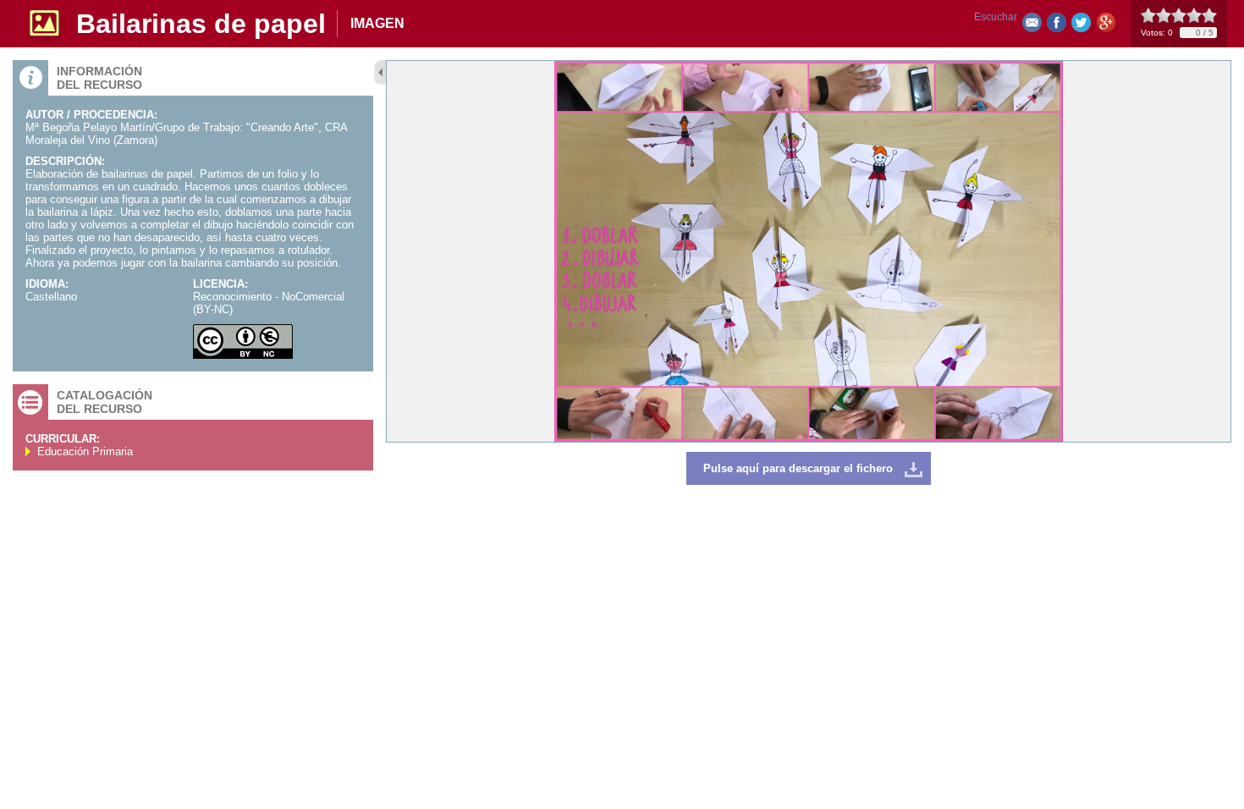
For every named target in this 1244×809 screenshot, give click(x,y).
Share (1056, 26)
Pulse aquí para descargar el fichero (798, 468)
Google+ (1105, 26)
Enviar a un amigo (1032, 26)
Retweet (1081, 26)
